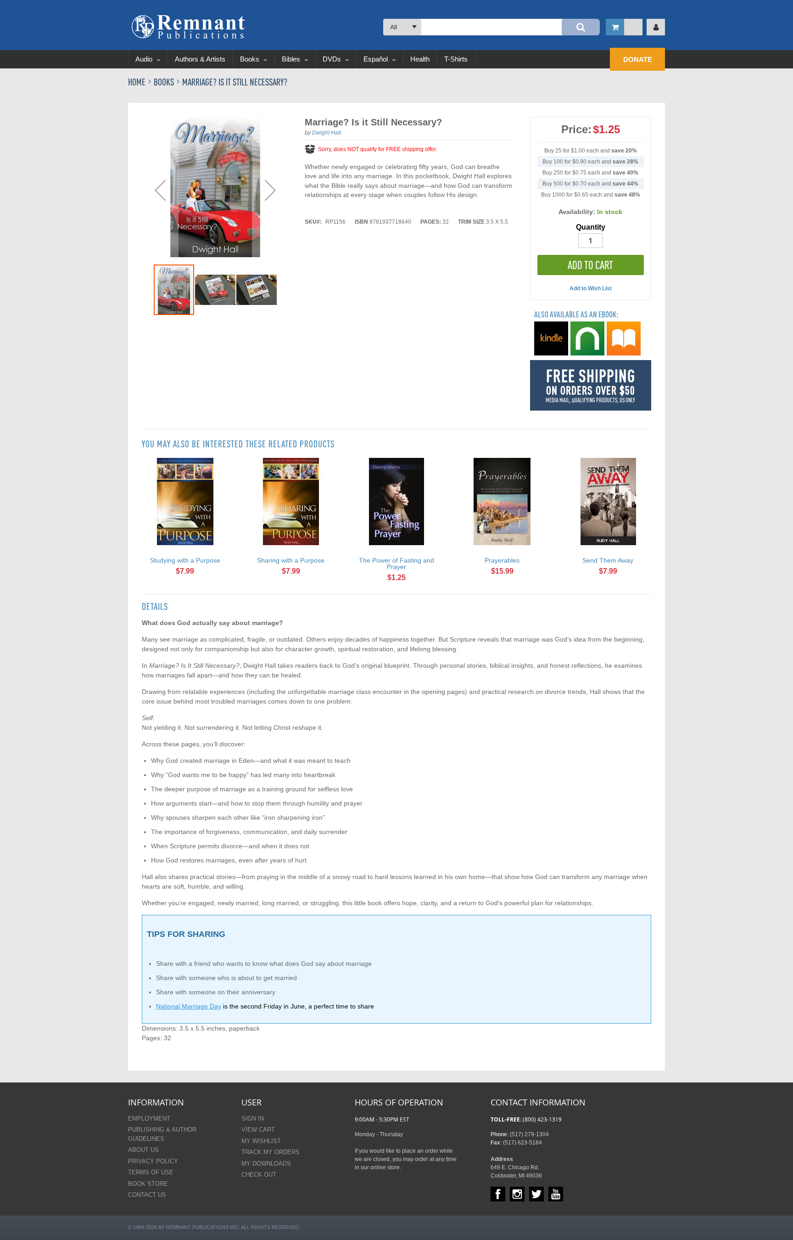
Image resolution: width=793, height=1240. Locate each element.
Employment (149, 1118)
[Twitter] (536, 1194)
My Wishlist (261, 1141)
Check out (258, 1174)
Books (250, 59)
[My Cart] (624, 27)
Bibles (292, 59)
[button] (160, 190)
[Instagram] (517, 1194)
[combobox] (491, 27)
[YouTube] (555, 1194)
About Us (143, 1149)
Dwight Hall (326, 133)
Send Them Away (607, 560)
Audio (144, 59)
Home (137, 82)
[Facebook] (498, 1194)
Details (155, 606)
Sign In (252, 1118)
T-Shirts (456, 59)
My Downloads (266, 1163)
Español (376, 59)
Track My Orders (270, 1152)
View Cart (258, 1129)
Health (420, 59)
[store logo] (188, 26)
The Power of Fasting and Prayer (396, 563)
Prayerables (502, 560)
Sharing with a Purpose (290, 560)
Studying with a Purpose (185, 560)
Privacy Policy (153, 1161)
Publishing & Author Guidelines (162, 1134)
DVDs (333, 59)
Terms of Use (150, 1172)
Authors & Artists (200, 59)
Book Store (148, 1183)
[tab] (155, 606)
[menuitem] (637, 59)
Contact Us (147, 1194)
